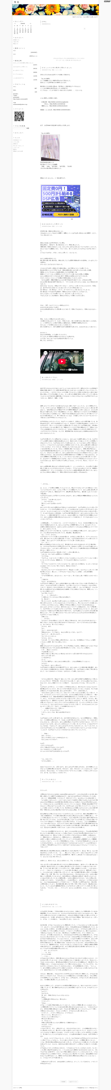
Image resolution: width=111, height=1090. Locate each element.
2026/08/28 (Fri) (46, 24)
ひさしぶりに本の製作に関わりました (57, 67)
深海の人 (15, 143)
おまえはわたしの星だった (52, 224)
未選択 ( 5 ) (16, 40)
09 (30, 23)
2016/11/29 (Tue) (46, 781)
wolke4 (86, 1087)
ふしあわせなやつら (50, 904)
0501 (96, 1087)
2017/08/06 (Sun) (46, 379)
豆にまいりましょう (18, 145)
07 (15, 23)
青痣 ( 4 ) (15, 43)
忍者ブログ (16, 1087)
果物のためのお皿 (18, 151)
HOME (63, 1082)
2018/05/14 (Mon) (46, 226)
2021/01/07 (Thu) (46, 70)
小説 (53, 781)
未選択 (54, 379)
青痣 (17, 2)
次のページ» (73, 1082)
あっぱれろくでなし (50, 377)
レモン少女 (16, 142)
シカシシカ (16, 147)
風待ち (15, 149)
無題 (14, 50)
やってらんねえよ (49, 779)
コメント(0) (58, 70)
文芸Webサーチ (17, 140)
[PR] (44, 21)
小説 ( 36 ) (16, 41)
